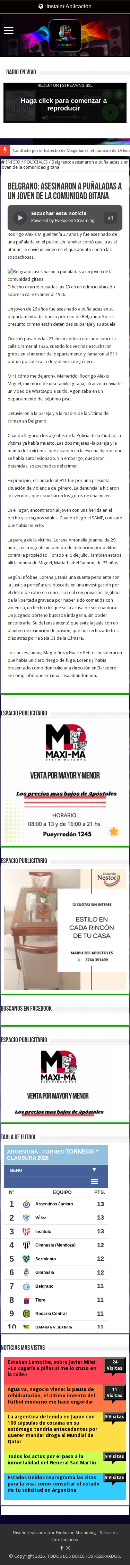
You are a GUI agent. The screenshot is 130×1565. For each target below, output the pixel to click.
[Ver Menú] (9, 31)
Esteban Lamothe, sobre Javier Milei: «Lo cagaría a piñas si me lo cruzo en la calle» (52, 1368)
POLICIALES (36, 162)
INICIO (12, 162)
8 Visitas (114, 1477)
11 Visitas (114, 1392)
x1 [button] (110, 217)
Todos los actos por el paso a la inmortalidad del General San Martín (52, 1459)
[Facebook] (62, 1548)
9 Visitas (114, 1416)
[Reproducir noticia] (20, 218)
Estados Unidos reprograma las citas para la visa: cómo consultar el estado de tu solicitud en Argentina (53, 1484)
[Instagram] (68, 1548)
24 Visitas (114, 1365)
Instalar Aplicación (68, 6)
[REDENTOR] (65, 35)
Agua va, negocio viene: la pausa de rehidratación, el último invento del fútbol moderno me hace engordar (51, 1396)
